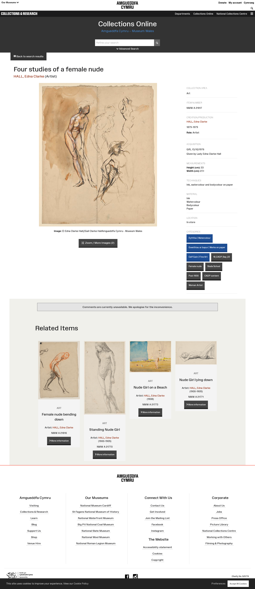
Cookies (157, 553)
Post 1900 (194, 275)
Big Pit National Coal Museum (96, 524)
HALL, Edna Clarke (29, 76)
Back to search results (29, 56)
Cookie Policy (81, 583)
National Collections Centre (231, 13)
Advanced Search (128, 48)
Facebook (157, 524)
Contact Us (157, 505)
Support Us (34, 530)
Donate (222, 2)
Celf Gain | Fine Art (198, 257)
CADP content (211, 275)
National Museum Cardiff (95, 505)
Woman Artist (196, 285)
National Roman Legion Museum (95, 543)
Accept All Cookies (238, 584)
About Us (219, 505)
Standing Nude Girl (104, 429)
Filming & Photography (219, 543)
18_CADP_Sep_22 (221, 257)
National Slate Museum (96, 530)
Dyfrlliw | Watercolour (200, 238)
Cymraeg (249, 2)
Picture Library (219, 524)
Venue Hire (34, 543)
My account (235, 2)
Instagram (157, 530)
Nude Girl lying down (196, 380)
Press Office (219, 518)
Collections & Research (19, 13)
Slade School (213, 266)
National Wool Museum (96, 537)
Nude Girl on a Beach (150, 387)
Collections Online (203, 13)
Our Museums (9, 2)
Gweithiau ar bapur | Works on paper (207, 247)
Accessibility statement (157, 547)
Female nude (195, 266)
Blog (34, 524)
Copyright (157, 559)
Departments (182, 13)
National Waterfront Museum (95, 518)
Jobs (219, 511)
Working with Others (219, 537)
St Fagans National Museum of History (95, 511)
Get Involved (157, 511)
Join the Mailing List (157, 518)
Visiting (34, 505)
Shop (34, 537)
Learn (34, 518)
